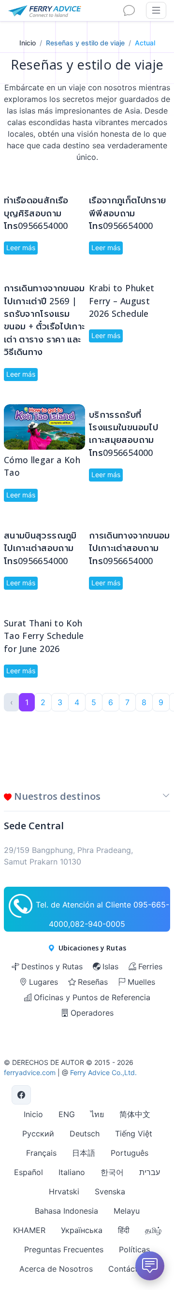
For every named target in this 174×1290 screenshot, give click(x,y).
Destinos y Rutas (52, 966)
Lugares (43, 982)
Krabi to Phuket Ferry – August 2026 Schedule (121, 300)
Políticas (134, 1249)
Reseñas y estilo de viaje (85, 43)
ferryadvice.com (30, 1072)
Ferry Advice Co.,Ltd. (103, 1072)
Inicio (27, 43)
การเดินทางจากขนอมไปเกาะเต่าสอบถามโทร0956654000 (129, 548)
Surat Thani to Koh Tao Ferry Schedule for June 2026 (44, 635)
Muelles (141, 982)
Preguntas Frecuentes (63, 1249)
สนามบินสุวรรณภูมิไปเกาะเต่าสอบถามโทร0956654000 (40, 548)
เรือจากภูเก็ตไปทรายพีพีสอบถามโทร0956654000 (127, 212)
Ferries (150, 966)
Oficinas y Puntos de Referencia (92, 997)
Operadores (92, 1013)
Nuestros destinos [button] (56, 796)
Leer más (20, 247)
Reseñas (93, 982)
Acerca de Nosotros (56, 1269)
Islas (110, 966)
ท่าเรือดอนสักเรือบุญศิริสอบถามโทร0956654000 (36, 212)
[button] (166, 798)
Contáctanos (131, 1269)
